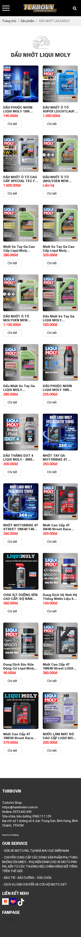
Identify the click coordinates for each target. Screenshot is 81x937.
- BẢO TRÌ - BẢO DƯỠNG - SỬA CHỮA (26, 877)
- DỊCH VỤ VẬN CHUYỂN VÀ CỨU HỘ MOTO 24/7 (34, 884)
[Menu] (6, 8)
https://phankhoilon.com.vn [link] (20, 807)
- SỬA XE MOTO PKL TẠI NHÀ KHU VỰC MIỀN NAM (35, 850)
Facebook (9, 919)
